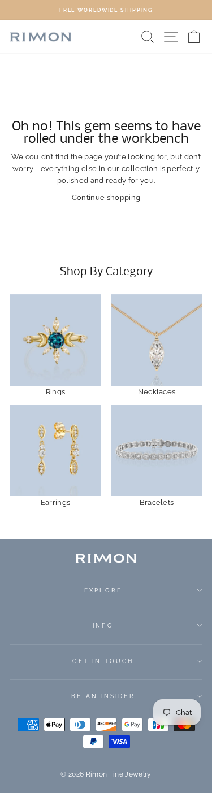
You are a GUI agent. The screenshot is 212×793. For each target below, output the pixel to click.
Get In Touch (102, 660)
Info (103, 625)
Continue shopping (106, 197)
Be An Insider (103, 695)
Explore (103, 590)
